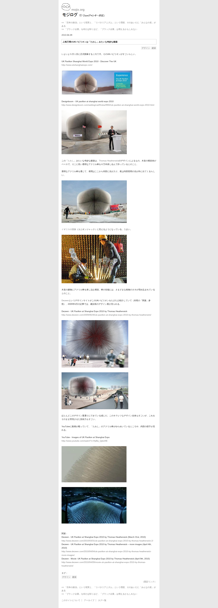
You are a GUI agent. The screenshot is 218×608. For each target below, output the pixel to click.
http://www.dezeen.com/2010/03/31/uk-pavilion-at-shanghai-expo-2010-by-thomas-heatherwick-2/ (107, 541)
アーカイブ (89, 600)
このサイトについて (71, 600)
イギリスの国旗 (69, 229)
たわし (71, 160)
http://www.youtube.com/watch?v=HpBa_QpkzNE (85, 441)
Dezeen (65, 300)
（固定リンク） (149, 581)
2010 (64, 35)
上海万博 (97, 54)
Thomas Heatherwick (109, 160)
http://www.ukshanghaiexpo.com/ (77, 65)
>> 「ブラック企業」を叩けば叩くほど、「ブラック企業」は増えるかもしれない (99, 29)
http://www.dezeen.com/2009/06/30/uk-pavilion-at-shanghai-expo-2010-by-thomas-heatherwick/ (106, 315)
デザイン (146, 48)
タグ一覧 (102, 600)
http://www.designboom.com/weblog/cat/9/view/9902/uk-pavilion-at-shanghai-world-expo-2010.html (108, 105)
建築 (154, 48)
